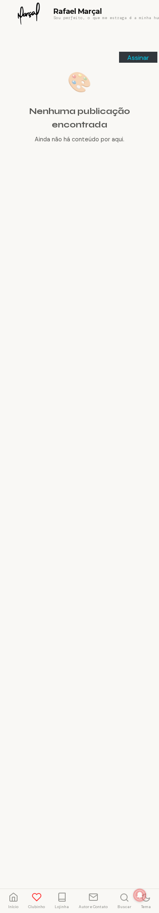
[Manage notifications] (139, 895)
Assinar (138, 57)
